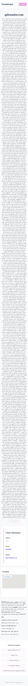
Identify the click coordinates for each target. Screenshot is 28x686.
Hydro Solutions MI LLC (14, 650)
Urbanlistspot (7, 4)
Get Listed (22, 4)
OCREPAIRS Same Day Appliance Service (14, 670)
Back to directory (14, 520)
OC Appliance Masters (14, 665)
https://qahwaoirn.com (11, 557)
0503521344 (8, 549)
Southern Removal (14, 660)
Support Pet (14, 655)
